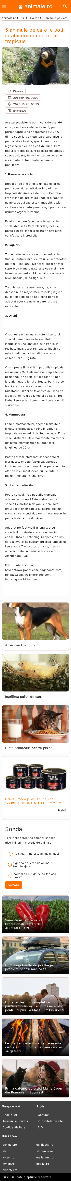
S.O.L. (42, 1127)
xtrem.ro (8, 1157)
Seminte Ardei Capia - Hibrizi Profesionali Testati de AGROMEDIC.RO (28, 924)
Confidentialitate (14, 1127)
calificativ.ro (44, 1144)
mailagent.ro (44, 1157)
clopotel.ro (10, 1170)
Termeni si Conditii (15, 1121)
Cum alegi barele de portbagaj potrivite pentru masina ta (29, 967)
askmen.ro (10, 1144)
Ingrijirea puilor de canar (24, 697)
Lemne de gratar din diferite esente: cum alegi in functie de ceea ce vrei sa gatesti (33, 1047)
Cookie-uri (10, 1114)
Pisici (62, 810)
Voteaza (13, 885)
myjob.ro (9, 1163)
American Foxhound (20, 645)
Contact (43, 1114)
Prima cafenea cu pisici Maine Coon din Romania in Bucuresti (33, 1090)
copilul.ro (42, 1163)
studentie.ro (44, 1151)
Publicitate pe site (50, 1121)
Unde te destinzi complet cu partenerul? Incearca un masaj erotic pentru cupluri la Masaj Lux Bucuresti (34, 1006)
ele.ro (6, 1151)
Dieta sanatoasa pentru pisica (28, 748)
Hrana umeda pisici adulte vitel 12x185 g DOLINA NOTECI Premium (33, 801)
